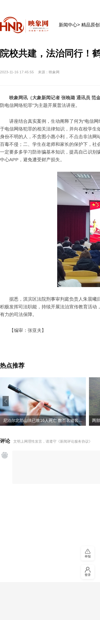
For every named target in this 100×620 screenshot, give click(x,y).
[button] (6, 401)
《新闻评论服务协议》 (74, 441)
